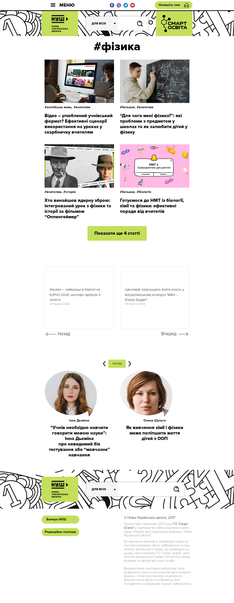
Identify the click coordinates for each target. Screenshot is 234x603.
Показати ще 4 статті (117, 233)
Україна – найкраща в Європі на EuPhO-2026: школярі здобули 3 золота (75, 294)
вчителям (83, 107)
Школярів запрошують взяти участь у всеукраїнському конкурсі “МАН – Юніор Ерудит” (154, 294)
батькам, (129, 107)
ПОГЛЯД (117, 363)
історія (70, 192)
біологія (145, 192)
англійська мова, (59, 107)
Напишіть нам (169, 5)
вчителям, (54, 192)
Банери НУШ (56, 519)
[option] (79, 297)
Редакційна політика (60, 532)
